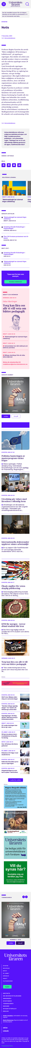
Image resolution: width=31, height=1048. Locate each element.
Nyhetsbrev (7, 1001)
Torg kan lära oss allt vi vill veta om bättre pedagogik (14, 308)
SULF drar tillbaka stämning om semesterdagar (10, 698)
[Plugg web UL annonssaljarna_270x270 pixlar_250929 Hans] (15, 884)
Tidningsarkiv (8, 1003)
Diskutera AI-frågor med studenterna (10, 753)
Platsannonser (8, 981)
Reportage (6, 968)
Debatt (4, 197)
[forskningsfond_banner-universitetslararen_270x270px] (15, 833)
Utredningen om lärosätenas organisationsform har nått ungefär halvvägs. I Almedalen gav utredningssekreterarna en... (15, 507)
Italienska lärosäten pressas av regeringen (10, 762)
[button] (27, 4)
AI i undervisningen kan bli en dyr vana (9, 726)
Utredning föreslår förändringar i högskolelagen (14, 227)
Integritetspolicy (10, 1008)
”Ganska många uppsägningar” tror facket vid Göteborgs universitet (10, 707)
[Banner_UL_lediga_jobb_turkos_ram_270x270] (15, 858)
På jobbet (5, 732)
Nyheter (4, 21)
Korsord (6, 1006)
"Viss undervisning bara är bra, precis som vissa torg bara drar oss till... (15, 669)
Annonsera (7, 998)
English (6, 1011)
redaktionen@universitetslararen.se (15, 364)
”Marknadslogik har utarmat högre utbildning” (12, 200)
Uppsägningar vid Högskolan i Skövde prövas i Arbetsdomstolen (10, 717)
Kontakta (6, 993)
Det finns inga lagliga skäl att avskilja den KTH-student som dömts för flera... (15, 631)
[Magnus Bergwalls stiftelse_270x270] (15, 808)
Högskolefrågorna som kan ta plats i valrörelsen (10, 771)
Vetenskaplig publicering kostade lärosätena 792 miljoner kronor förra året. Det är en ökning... (15, 593)
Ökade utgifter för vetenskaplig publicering (14, 587)
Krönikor (6, 297)
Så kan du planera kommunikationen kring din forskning (9, 736)
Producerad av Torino (7, 1045)
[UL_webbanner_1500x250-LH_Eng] (15, 685)
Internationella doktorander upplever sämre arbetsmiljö (15, 543)
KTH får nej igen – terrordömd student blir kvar (14, 625)
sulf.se (5, 1027)
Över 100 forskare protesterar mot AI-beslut (16, 237)
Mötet (4, 742)
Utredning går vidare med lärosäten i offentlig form (14, 500)
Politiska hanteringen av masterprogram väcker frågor (13, 458)
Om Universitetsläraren (12, 996)
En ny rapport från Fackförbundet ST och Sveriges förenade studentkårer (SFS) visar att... (15, 549)
